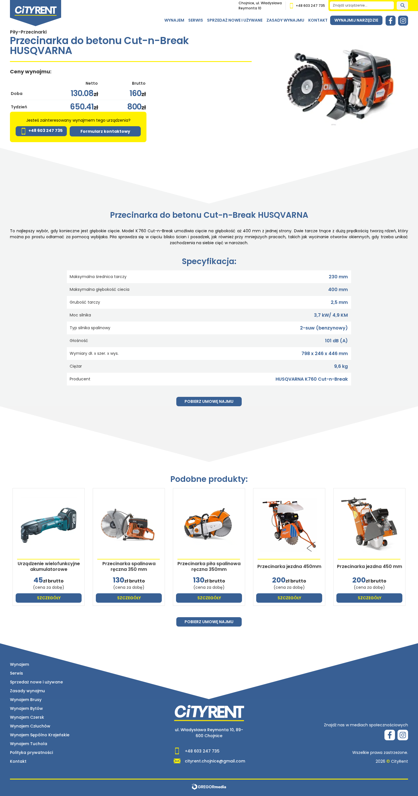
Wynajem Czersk (27, 717)
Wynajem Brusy (26, 699)
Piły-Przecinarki (28, 32)
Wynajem (174, 20)
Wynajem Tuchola (28, 744)
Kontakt (318, 20)
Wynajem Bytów (26, 708)
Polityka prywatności (31, 752)
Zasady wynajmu (285, 20)
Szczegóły (49, 598)
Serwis (195, 20)
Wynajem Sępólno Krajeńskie (39, 735)
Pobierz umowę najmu (209, 401)
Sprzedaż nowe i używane (234, 20)
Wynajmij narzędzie (356, 20)
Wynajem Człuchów (30, 726)
